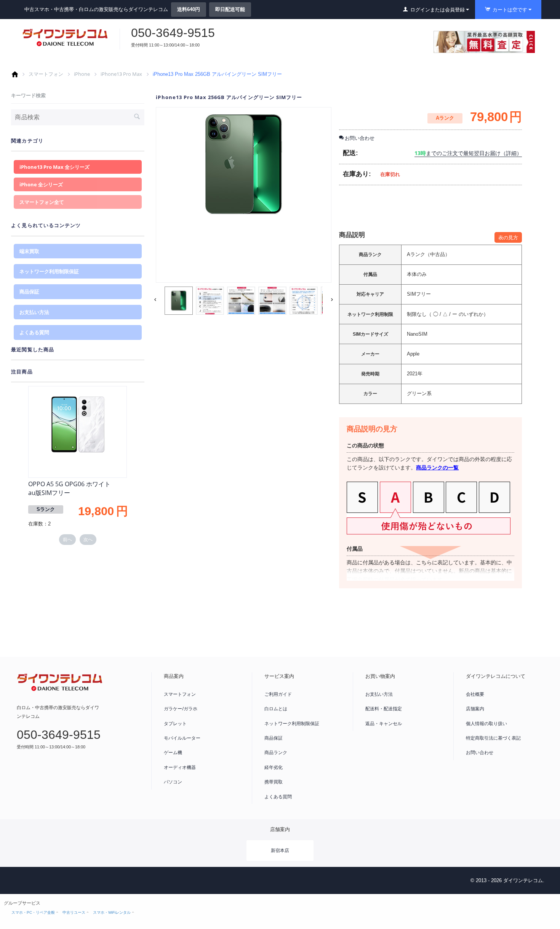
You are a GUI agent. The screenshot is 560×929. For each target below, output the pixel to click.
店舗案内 (475, 708)
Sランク (46, 509)
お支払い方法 (34, 312)
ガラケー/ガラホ (180, 708)
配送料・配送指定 (383, 708)
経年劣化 (273, 767)
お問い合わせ (479, 752)
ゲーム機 (173, 752)
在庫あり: (357, 174)
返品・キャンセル (383, 723)
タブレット (175, 723)
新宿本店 (280, 850)
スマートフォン (46, 73)
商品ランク (275, 752)
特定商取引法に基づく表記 (493, 738)
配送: (350, 153)
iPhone (82, 73)
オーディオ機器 (180, 767)
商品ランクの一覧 (437, 467)
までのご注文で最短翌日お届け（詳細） (468, 153)
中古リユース (73, 912)
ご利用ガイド (278, 694)
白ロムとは (275, 708)
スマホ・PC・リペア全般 (33, 912)
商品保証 (29, 291)
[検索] (137, 117)
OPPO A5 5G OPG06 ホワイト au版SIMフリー (69, 488)
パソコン (173, 781)
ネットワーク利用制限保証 (49, 271)
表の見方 (508, 237)
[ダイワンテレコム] (65, 37)
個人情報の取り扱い (486, 723)
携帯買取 (273, 781)
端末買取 (29, 251)
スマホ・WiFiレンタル (112, 912)
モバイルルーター (182, 738)
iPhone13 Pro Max (121, 73)
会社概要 (475, 694)
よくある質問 (34, 332)
